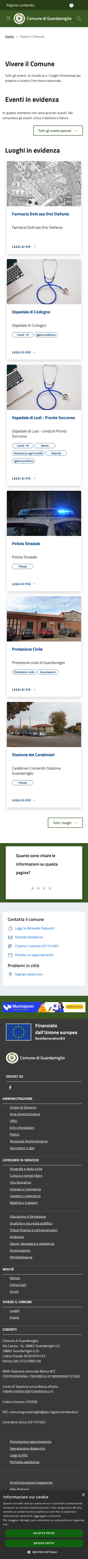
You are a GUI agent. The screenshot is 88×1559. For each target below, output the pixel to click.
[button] (44, 1552)
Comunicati (18, 1284)
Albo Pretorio (19, 1489)
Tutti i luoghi (62, 822)
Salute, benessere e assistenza (32, 1243)
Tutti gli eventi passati (55, 130)
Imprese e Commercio (25, 1189)
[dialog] (44, 1524)
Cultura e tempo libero (26, 1175)
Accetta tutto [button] (44, 1533)
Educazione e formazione (28, 1216)
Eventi (14, 1317)
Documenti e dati (22, 1147)
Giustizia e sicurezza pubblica (31, 1223)
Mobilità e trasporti (24, 1202)
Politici (15, 1134)
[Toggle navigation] (8, 18)
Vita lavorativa (20, 1182)
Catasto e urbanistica (25, 1195)
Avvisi (14, 1291)
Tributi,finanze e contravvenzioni (33, 1230)
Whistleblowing (21, 1257)
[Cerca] (79, 18)
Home (9, 36)
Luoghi (15, 1310)
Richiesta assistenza (24, 1461)
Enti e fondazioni (22, 1127)
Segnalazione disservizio (27, 1448)
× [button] (83, 1494)
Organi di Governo (23, 1107)
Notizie (15, 1277)
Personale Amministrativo (29, 1141)
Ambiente (17, 1236)
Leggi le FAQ (19, 1455)
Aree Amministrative (25, 1114)
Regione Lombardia (20, 5)
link (5, 1524)
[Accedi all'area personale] (71, 5)
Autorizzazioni (20, 1250)
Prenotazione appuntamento (30, 1441)
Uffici (13, 1120)
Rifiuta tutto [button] (44, 1543)
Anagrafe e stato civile (26, 1168)
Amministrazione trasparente (31, 1482)
